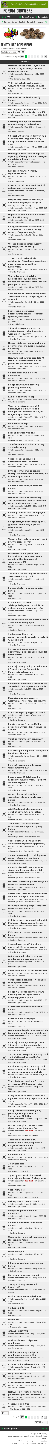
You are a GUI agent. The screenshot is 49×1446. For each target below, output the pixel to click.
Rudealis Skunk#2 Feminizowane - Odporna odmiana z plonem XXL (26, 868)
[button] (22, 56)
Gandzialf (28, 1131)
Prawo (12, 117)
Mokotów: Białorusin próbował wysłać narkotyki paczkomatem (28, 883)
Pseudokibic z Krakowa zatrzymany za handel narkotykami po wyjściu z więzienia (27, 296)
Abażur (27, 1385)
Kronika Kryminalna (18, 149)
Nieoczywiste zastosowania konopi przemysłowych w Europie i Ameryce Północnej (27, 346)
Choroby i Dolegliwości (19, 105)
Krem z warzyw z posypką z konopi (26, 712)
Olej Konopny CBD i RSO (20, 79)
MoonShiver (29, 127)
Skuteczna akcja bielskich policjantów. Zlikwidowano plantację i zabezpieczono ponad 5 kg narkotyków (28, 262)
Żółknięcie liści (16, 1163)
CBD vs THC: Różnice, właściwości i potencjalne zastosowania (26, 186)
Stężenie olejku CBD (19, 1404)
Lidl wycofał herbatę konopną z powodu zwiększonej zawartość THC (27, 1393)
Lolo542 (27, 235)
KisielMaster (29, 88)
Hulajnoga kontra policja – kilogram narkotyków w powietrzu (27, 907)
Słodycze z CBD (16, 1308)
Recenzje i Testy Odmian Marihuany (25, 440)
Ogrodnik (28, 302)
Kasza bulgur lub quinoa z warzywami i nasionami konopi (28, 752)
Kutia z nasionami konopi (21, 396)
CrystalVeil (28, 741)
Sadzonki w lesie (17, 1189)
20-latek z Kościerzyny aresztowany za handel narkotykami (27, 575)
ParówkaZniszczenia (33, 162)
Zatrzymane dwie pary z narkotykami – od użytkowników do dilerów (28, 1056)
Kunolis (27, 103)
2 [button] (28, 56)
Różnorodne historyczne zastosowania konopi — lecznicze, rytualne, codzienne (26, 314)
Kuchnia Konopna (17, 381)
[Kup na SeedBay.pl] (24, 33)
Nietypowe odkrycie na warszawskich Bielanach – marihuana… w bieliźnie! (28, 1031)
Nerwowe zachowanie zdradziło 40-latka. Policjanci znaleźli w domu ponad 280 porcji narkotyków (27, 361)
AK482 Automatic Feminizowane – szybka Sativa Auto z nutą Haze (26, 810)
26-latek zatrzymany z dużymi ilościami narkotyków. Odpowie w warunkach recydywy (25, 331)
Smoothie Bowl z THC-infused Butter (27, 970)
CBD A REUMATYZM (18, 1331)
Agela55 (28, 530)
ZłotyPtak (28, 208)
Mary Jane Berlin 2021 (19, 1373)
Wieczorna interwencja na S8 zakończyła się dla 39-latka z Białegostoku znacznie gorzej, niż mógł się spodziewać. (25, 410)
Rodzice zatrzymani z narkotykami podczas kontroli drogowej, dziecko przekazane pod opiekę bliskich (27, 1069)
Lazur (26, 1334)
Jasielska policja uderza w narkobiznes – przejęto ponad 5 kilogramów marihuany (25, 1142)
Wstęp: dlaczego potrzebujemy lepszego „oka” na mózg (25, 245)
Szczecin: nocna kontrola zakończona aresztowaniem (23, 460)
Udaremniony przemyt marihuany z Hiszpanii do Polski (27, 1238)
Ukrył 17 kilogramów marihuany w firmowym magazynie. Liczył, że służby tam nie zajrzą (25, 202)
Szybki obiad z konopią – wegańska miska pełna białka (27, 981)
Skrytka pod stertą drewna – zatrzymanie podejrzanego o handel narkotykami (27, 652)
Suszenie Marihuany (18, 1160)
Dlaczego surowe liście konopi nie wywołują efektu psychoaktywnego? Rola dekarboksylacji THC (27, 156)
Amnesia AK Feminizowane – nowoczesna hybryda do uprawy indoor (25, 826)
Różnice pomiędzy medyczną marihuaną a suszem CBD (23, 1354)
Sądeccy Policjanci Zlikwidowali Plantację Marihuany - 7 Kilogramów (27, 1177)
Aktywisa (28, 564)
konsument (29, 1299)
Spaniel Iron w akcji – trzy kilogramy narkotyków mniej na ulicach (27, 856)
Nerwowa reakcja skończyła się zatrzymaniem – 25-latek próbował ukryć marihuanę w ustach (27, 500)
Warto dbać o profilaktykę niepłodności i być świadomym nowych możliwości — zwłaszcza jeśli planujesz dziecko (27, 280)
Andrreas (28, 611)
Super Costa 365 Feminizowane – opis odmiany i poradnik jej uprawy (26, 842)
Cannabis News (17, 181)
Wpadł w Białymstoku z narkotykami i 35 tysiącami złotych (27, 540)
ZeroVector (28, 191)
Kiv (25, 220)
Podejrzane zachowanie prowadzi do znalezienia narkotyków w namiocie (27, 685)
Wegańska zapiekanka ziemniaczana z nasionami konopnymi (28, 621)
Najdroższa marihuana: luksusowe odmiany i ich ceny (26, 216)
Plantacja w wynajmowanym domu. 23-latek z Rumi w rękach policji (27, 1044)
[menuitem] (7, 17)
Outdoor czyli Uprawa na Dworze (24, 1136)
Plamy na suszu (16, 1154)
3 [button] (31, 56)
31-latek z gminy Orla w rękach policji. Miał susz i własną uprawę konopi (28, 921)
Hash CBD (13, 1319)
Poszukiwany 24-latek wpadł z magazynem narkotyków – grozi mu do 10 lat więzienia (27, 780)
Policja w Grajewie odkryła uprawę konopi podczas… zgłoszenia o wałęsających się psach (26, 994)
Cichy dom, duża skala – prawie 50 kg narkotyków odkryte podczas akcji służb (28, 1098)
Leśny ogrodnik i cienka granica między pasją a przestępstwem (25, 957)
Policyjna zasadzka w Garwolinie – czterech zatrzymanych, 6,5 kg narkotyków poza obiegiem (26, 229)
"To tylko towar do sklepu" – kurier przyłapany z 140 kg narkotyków (26, 1082)
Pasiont (27, 732)
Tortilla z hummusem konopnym (25, 739)
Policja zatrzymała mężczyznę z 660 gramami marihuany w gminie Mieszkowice (27, 524)
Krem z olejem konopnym (22, 1018)
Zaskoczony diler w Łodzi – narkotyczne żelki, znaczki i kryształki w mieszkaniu (28, 637)
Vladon (27, 1290)
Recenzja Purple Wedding (21, 432)
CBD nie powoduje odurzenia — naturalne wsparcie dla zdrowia (24, 123)
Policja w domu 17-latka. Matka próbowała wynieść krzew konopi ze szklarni (27, 727)
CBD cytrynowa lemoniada (22, 1382)
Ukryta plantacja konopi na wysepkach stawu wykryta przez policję (25, 797)
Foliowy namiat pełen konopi (23, 1201)
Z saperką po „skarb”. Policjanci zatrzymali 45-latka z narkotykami (26, 945)
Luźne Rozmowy (17, 93)
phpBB (26, 1436)
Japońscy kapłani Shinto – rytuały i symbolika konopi (26, 446)
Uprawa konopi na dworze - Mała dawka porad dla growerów (25, 1127)
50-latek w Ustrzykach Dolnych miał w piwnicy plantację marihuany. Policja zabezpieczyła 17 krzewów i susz (27, 140)
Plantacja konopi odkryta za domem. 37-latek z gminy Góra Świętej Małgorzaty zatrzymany (27, 669)
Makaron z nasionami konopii (23, 1275)
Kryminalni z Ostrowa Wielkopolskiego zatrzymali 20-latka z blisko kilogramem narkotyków (27, 605)
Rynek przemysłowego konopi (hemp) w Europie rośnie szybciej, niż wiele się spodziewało (28, 474)
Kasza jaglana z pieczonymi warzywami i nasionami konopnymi (27, 699)
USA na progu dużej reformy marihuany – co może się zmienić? (26, 111)
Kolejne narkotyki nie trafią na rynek (27, 1364)
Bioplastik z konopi (18, 423)
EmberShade (29, 756)
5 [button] (37, 56)
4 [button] (34, 56)
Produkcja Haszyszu (18, 1327)
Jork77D (27, 269)
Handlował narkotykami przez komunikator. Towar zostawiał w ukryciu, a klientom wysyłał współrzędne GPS (25, 557)
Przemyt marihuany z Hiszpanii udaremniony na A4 (24, 766)
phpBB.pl (44, 1441)
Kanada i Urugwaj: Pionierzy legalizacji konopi (22, 172)
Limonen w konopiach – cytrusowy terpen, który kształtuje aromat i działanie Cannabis (26, 68)
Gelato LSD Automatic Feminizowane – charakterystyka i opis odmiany (27, 895)
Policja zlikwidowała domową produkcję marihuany (23, 386)
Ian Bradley (43, 1434)
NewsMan (28, 74)
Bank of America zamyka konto (25, 1296)
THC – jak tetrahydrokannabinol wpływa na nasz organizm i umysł (26, 84)
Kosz (12, 1292)
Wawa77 (28, 417)
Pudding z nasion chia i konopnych (26, 512)
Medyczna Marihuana (19, 1360)
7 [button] (42, 56)
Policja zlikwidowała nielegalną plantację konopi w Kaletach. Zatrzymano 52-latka (24, 1113)
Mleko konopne (16, 1251)
